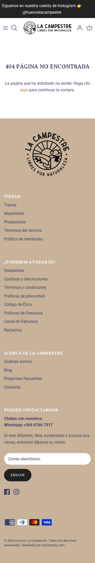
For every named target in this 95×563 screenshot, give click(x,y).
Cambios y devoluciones (26, 279)
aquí (24, 89)
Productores (15, 222)
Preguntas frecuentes (23, 378)
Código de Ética (18, 304)
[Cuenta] (78, 27)
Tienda (10, 205)
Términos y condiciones (25, 287)
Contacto (12, 387)
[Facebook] (7, 492)
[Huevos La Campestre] (47, 28)
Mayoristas (14, 213)
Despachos (14, 270)
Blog (8, 370)
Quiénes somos (18, 361)
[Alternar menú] (5, 27)
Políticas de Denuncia (23, 313)
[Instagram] (16, 492)
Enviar (18, 475)
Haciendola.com (53, 545)
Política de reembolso (23, 239)
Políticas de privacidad (24, 296)
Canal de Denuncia (21, 321)
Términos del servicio (23, 230)
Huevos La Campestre (31, 540)
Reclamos (13, 330)
